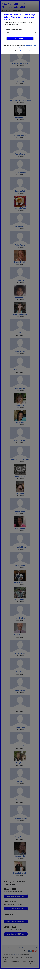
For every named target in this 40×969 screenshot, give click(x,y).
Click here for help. (25, 51)
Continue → (20, 39)
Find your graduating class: (13, 29)
